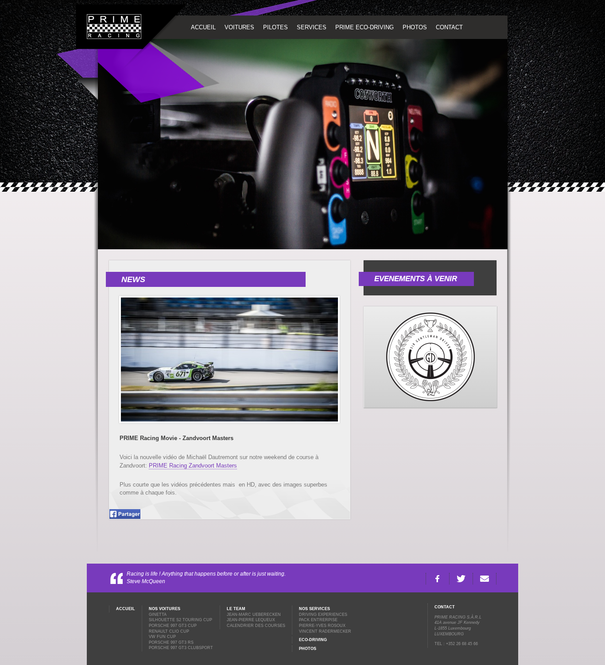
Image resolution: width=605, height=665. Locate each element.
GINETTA (158, 614)
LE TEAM (236, 609)
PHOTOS (415, 27)
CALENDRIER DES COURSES (256, 625)
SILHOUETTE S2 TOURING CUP (180, 620)
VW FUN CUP (162, 636)
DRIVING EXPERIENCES (323, 614)
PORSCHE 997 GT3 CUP (173, 625)
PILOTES (275, 27)
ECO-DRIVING (313, 640)
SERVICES (311, 27)
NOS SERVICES (314, 609)
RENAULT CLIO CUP (169, 631)
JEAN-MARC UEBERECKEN (254, 614)
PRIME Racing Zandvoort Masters (193, 465)
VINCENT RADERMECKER (325, 631)
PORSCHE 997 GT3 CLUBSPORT (181, 648)
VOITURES (239, 27)
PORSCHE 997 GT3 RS (171, 642)
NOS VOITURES (164, 609)
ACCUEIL (203, 27)
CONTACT (449, 27)
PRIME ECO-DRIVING (364, 27)
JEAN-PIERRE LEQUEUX (251, 620)
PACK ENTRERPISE (318, 620)
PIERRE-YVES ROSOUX (322, 625)
